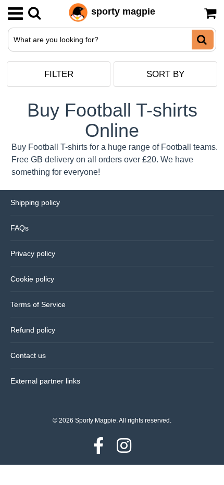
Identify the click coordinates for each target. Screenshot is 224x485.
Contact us (28, 355)
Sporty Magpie (95, 420)
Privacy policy (32, 253)
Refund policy (32, 330)
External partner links (45, 381)
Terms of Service (38, 304)
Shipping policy (35, 202)
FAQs (19, 228)
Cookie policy (32, 279)
